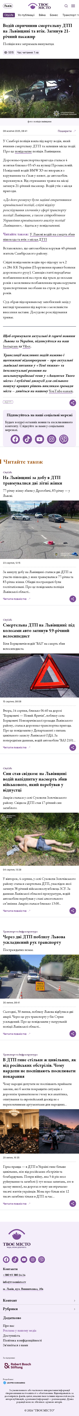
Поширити (65, 131)
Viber (26, 346)
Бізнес (54, 15)
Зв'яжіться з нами (15, 1345)
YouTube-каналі (60, 391)
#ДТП (8, 402)
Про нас (8, 1325)
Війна (42, 15)
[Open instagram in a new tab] (51, 439)
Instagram (10, 346)
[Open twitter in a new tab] (63, 439)
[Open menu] (73, 6)
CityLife (8, 15)
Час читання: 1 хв (28, 52)
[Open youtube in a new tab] (39, 439)
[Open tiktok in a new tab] (27, 439)
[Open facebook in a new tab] (15, 439)
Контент (10, 1300)
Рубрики (10, 1308)
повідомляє (23, 151)
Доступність (11, 1335)
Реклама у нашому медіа (19, 1330)
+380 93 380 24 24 (14, 1275)
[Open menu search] (66, 6)
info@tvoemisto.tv (14, 1282)
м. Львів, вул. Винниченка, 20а (23, 1289)
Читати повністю (15, 598)
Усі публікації (26, 15)
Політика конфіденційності (22, 1340)
